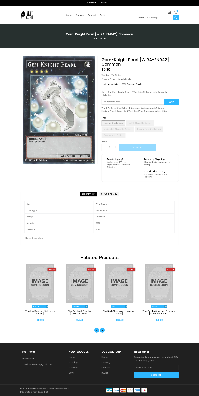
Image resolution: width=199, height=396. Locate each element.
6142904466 (28, 358)
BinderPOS (43, 391)
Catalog (73, 362)
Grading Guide (134, 84)
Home (72, 357)
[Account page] (170, 12)
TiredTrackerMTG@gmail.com (37, 364)
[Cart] (176, 12)
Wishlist (104, 2)
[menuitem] (69, 15)
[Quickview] (24, 321)
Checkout (92, 2)
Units (104, 142)
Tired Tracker (99, 38)
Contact (73, 367)
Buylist (72, 372)
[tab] (88, 194)
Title (104, 117)
